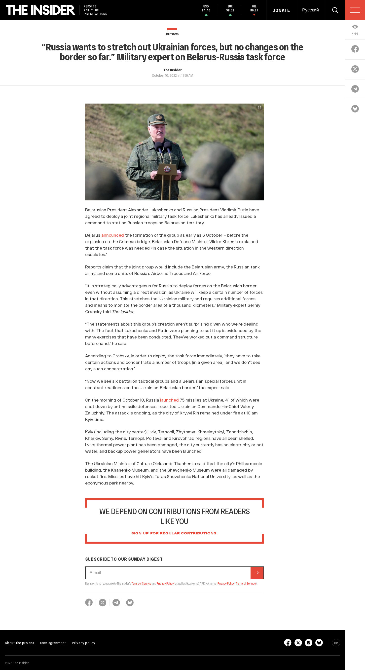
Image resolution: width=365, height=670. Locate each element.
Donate (281, 10)
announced (112, 234)
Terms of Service (141, 583)
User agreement (53, 642)
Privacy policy (83, 642)
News (172, 34)
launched (169, 399)
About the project (19, 642)
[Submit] (257, 573)
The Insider (172, 70)
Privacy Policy (165, 583)
